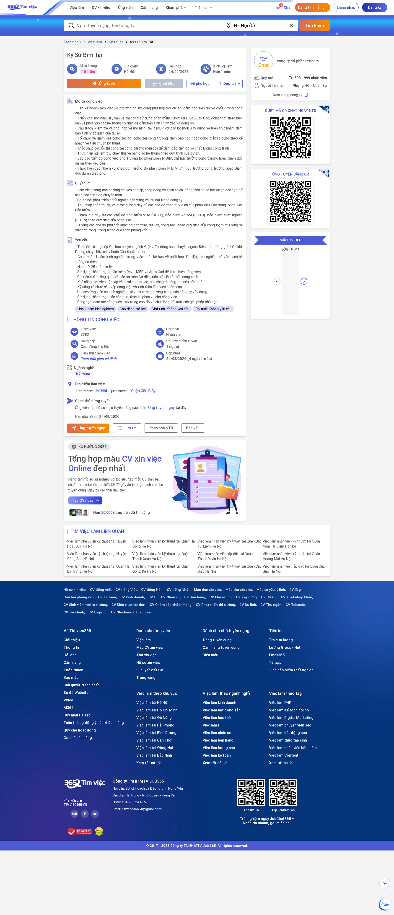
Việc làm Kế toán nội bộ (289, 710)
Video (68, 700)
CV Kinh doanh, (132, 597)
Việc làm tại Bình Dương (156, 733)
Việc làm (77, 7)
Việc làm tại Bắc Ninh (154, 755)
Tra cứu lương (281, 640)
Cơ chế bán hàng (78, 738)
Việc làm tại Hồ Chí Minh (156, 710)
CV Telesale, (296, 605)
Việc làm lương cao (219, 748)
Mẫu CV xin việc (149, 647)
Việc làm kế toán (217, 755)
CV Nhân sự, (171, 597)
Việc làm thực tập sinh (288, 740)
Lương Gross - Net (285, 647)
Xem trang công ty (287, 95)
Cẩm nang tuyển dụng (221, 647)
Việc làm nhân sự (217, 733)
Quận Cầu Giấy (143, 390)
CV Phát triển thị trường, (216, 605)
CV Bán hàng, (195, 597)
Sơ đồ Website (76, 692)
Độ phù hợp (200, 83)
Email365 (277, 655)
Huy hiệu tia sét (77, 715)
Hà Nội (101, 390)
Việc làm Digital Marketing (291, 718)
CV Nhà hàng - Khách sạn (131, 612)
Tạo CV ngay (82, 500)
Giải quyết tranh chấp (82, 685)
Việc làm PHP (280, 702)
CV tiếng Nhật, (179, 590)
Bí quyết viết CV (149, 670)
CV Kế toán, (107, 597)
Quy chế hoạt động (80, 730)
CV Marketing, (221, 597)
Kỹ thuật (83, 374)
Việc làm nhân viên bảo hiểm (293, 748)
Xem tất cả (145, 763)
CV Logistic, (98, 612)
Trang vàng (146, 677)
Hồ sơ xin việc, (75, 590)
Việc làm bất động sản (222, 710)
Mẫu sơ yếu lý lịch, (271, 590)
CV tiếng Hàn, (152, 590)
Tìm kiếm (314, 25)
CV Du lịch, (248, 605)
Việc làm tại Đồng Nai (154, 748)
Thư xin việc (146, 655)
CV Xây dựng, (247, 597)
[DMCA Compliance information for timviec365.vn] (99, 831)
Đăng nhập (346, 7)
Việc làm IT (212, 725)
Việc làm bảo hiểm (218, 718)
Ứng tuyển (107, 83)
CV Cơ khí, (269, 597)
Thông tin (227, 83)
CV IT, (153, 597)
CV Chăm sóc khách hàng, (171, 605)
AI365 (69, 708)
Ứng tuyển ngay (161, 407)
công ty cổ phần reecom (298, 61)
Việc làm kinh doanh (219, 702)
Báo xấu (193, 428)
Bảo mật (71, 677)
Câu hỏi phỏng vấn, (79, 597)
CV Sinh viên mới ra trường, (86, 605)
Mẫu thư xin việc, (239, 590)
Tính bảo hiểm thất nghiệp (291, 670)
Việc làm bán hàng (218, 740)
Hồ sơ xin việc (148, 662)
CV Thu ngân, (271, 605)
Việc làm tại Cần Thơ (153, 740)
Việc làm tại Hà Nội (152, 702)
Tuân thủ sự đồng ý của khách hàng (94, 723)
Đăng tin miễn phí (312, 7)
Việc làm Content (283, 755)
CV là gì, (296, 590)
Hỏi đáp (70, 655)
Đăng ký (374, 7)
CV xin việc (101, 7)
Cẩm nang (149, 7)
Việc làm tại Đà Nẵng (154, 718)
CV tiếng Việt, (127, 590)
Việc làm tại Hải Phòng (155, 725)
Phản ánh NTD (161, 428)
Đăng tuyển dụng (217, 640)
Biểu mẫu (210, 655)
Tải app (275, 662)
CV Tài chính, (74, 612)
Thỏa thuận (73, 670)
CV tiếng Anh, (101, 590)
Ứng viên (125, 7)
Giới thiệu (72, 640)
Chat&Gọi (167, 83)
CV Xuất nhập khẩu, (297, 597)
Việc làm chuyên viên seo (290, 725)
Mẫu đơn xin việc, (208, 590)
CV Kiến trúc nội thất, (128, 605)
